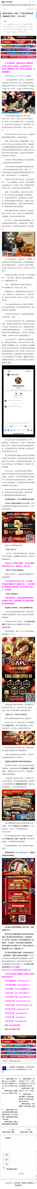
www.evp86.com (23, 985)
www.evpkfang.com (23, 1001)
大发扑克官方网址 (14, 1025)
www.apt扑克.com (25, 997)
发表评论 (31, 9)
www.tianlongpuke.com (24, 1005)
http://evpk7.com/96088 (10, 970)
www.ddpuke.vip (21, 1021)
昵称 (6, 1155)
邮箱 (6, 1160)
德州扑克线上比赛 (12, 5)
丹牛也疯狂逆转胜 (22, 852)
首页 (4, 5)
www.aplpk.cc (20, 1017)
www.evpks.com (23, 981)
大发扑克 (20, 1069)
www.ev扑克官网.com (19, 76)
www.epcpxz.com (23, 1009)
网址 (5, 1164)
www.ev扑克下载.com (22, 993)
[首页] (34, 1175)
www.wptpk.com (22, 1013)
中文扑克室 (8, 2)
